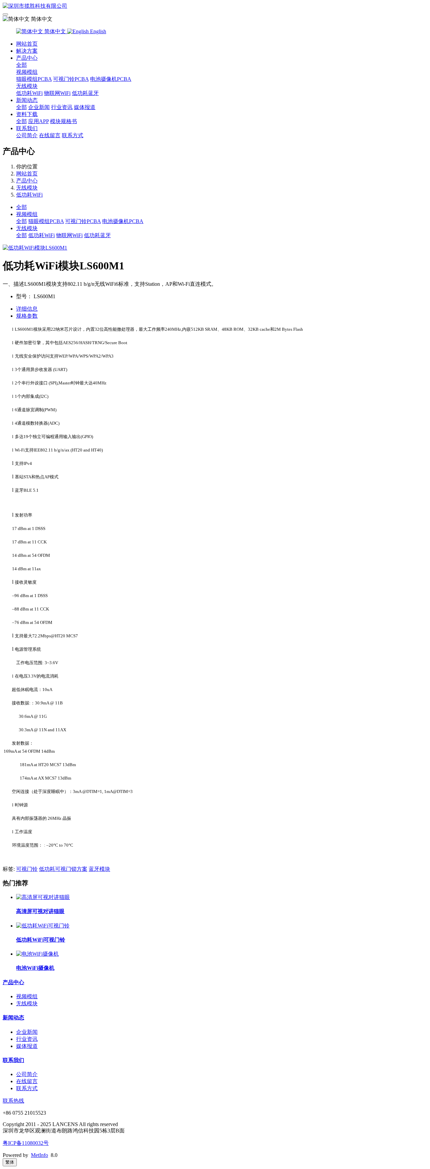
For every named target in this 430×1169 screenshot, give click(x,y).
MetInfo (39, 1155)
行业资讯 (62, 107)
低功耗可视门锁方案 (63, 869)
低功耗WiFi (29, 93)
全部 (21, 65)
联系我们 (27, 128)
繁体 (9, 1162)
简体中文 (55, 31)
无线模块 (27, 86)
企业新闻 (39, 107)
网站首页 (27, 44)
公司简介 (27, 135)
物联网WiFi (57, 93)
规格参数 (27, 316)
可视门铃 (27, 869)
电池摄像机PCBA (110, 79)
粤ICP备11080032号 (26, 1143)
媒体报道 (84, 107)
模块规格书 (63, 121)
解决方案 (27, 51)
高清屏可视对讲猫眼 (40, 911)
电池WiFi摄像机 (35, 968)
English (97, 31)
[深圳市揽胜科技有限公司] (215, 6)
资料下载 (27, 114)
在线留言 (49, 135)
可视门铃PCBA (71, 79)
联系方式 (72, 135)
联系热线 (13, 1101)
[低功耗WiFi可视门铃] (43, 925)
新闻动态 (27, 100)
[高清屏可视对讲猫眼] (43, 897)
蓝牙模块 (99, 869)
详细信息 (27, 309)
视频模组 (27, 72)
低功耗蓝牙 (85, 93)
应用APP (38, 121)
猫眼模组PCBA (34, 79)
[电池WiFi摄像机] (37, 954)
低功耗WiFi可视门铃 (40, 940)
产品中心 (27, 58)
